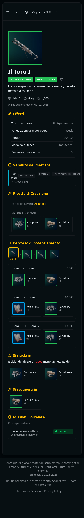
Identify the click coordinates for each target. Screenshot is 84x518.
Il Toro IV (33, 326)
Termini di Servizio (29, 491)
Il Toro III (32, 297)
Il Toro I (16, 268)
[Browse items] (26, 12)
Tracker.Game (42, 485)
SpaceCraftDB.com (64, 481)
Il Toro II (31, 268)
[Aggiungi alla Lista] (61, 79)
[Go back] (17, 12)
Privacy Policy (52, 491)
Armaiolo (40, 203)
